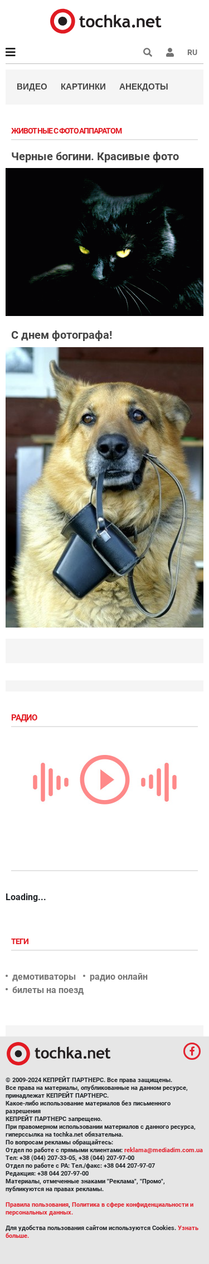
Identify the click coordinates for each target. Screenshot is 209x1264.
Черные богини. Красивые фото (95, 156)
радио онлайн (119, 976)
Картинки (83, 86)
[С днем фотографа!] (104, 487)
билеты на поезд (48, 990)
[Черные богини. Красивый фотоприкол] (104, 242)
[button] (170, 52)
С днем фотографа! (61, 335)
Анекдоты (143, 86)
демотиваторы (44, 976)
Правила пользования (37, 1204)
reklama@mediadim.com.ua (163, 1150)
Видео (32, 86)
